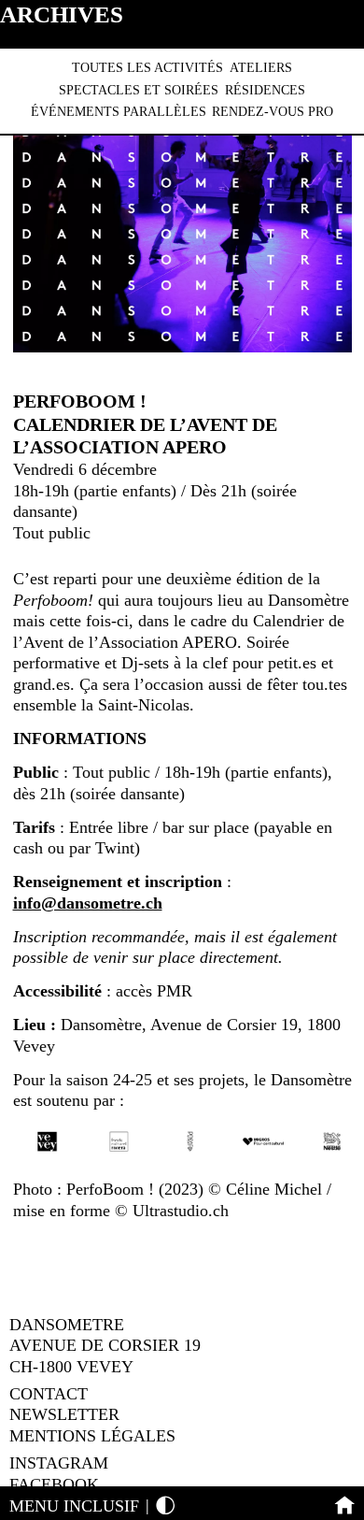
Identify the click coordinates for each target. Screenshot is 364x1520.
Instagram (58, 1463)
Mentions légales (92, 1436)
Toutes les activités (147, 68)
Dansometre (66, 1324)
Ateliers (261, 68)
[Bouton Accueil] (345, 1505)
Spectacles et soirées (138, 90)
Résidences (265, 90)
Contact (48, 1393)
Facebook (54, 1484)
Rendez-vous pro (272, 112)
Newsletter (64, 1414)
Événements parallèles (118, 112)
